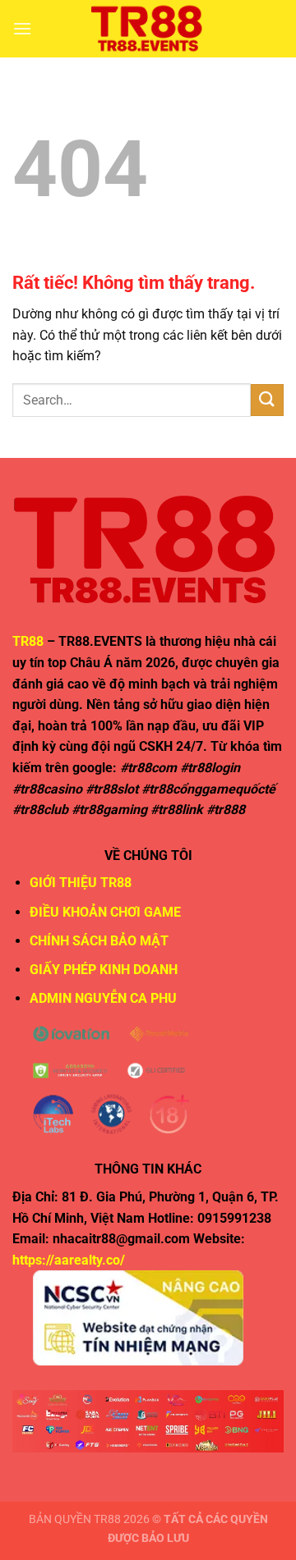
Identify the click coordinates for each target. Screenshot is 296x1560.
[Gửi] (267, 400)
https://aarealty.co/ (68, 1260)
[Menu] (22, 28)
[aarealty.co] (148, 28)
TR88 (28, 641)
